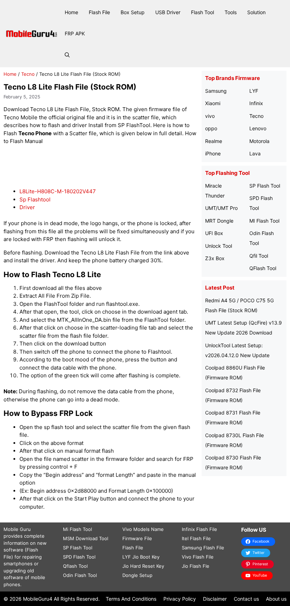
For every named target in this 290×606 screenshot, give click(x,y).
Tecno (28, 74)
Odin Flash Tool (80, 575)
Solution (256, 12)
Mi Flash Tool (77, 529)
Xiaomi (212, 103)
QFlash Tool (262, 268)
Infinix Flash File (199, 529)
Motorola (259, 141)
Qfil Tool (258, 256)
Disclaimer (215, 599)
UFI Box (214, 233)
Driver (27, 207)
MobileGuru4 (37, 599)
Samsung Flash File (203, 547)
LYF (253, 91)
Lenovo (257, 128)
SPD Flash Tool (79, 557)
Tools (231, 12)
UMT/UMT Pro (221, 208)
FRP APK (75, 33)
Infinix (256, 103)
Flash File (99, 12)
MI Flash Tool (264, 221)
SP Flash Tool (264, 186)
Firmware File (137, 538)
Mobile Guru (17, 529)
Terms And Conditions (131, 599)
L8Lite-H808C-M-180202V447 (57, 191)
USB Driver (167, 12)
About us (276, 599)
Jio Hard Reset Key (143, 566)
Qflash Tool (75, 566)
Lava (255, 153)
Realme (213, 141)
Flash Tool (202, 12)
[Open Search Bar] (67, 54)
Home (71, 12)
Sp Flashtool (35, 199)
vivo (210, 116)
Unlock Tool (218, 246)
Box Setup (133, 12)
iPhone (213, 153)
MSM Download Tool (85, 538)
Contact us (246, 599)
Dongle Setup (137, 575)
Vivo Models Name (143, 529)
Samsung (216, 91)
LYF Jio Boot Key (141, 557)
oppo (211, 128)
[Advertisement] (132, 167)
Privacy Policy (179, 599)
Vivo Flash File (198, 557)
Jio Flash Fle (195, 566)
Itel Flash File (196, 538)
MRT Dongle (219, 221)
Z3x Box (215, 258)
